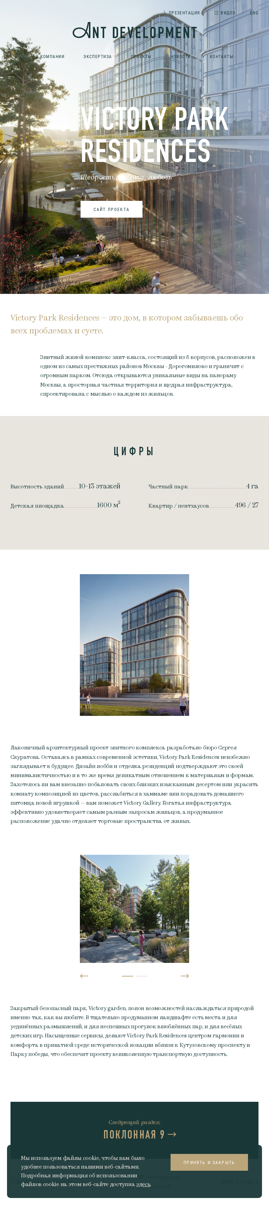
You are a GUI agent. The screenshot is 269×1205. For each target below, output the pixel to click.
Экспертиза (97, 56)
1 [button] (127, 976)
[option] (134, 645)
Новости (181, 56)
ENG (254, 12)
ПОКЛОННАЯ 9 (134, 1134)
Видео (228, 12)
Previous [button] (84, 976)
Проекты (141, 56)
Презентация (184, 12)
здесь (143, 1184)
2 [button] (141, 976)
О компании (50, 56)
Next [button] (185, 976)
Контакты (222, 56)
